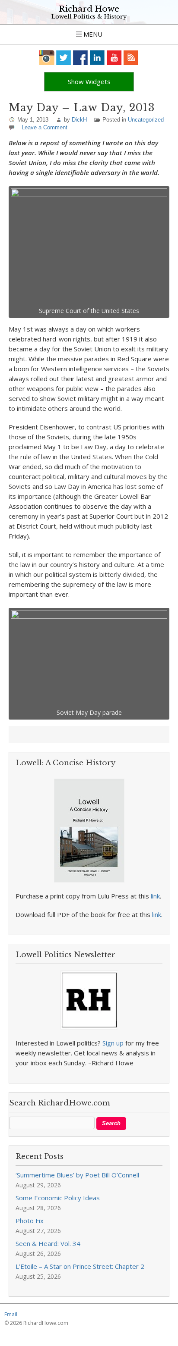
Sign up (113, 1043)
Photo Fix (30, 1220)
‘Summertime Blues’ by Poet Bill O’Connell (77, 1175)
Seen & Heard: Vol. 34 (48, 1243)
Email (10, 1314)
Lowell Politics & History (89, 16)
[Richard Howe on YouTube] (114, 57)
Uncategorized (146, 119)
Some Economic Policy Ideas (58, 1197)
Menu (92, 34)
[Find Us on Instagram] (46, 57)
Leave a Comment (44, 127)
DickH (79, 119)
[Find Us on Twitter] (63, 57)
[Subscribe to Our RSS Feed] (131, 57)
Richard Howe (89, 8)
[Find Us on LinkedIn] (97, 57)
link (155, 896)
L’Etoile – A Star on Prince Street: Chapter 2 (80, 1266)
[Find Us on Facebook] (80, 57)
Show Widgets (89, 81)
